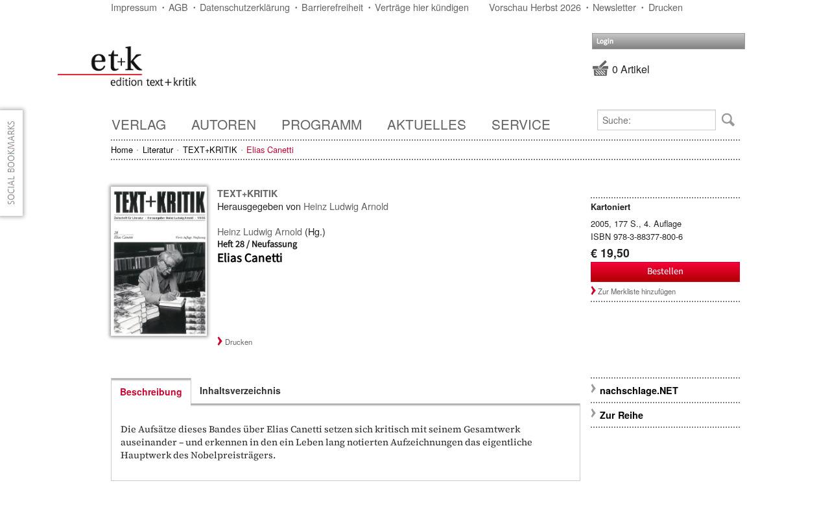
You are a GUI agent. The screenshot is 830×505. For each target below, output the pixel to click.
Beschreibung (151, 391)
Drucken (665, 7)
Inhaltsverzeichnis (240, 390)
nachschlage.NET (639, 390)
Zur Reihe (621, 414)
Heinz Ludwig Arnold (345, 206)
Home (122, 149)
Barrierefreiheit (332, 7)
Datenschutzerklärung (245, 7)
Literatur (158, 149)
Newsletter (614, 7)
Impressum (134, 7)
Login (605, 41)
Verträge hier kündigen (422, 7)
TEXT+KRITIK (210, 149)
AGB (178, 7)
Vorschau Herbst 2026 (535, 7)
